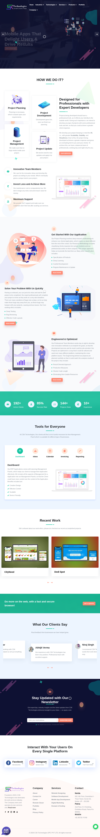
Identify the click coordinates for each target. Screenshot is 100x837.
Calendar (50, 457)
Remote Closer (38, 803)
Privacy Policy (38, 812)
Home (31, 5)
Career (35, 799)
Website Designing (58, 793)
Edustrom (9, 572)
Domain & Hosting (58, 806)
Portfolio (82, 5)
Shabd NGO (60, 572)
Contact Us (37, 796)
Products (72, 5)
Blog (34, 809)
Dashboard (20, 457)
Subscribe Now (65, 720)
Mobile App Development (60, 799)
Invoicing (65, 457)
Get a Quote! (89, 603)
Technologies (51, 5)
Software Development (59, 796)
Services (62, 5)
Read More (57, 272)
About (35, 793)
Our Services (66, 153)
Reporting (80, 457)
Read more (12, 807)
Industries (39, 5)
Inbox (35, 457)
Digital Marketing (57, 803)
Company (32, 10)
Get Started (11, 51)
